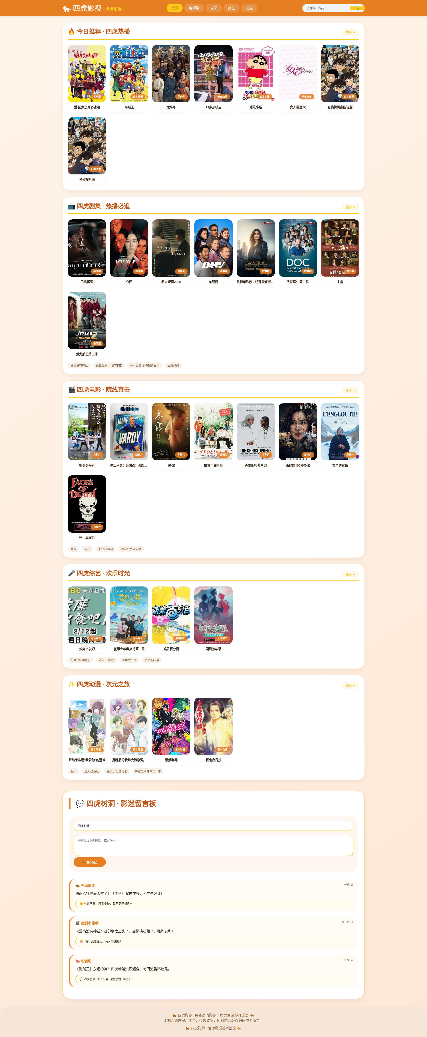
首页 (174, 8)
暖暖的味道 (152, 660)
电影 (213, 8)
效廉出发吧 (87, 649)
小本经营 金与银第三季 (144, 365)
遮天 (73, 771)
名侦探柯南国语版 (340, 107)
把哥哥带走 (87, 465)
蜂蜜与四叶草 (213, 465)
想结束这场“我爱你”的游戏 (86, 760)
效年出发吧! (106, 660)
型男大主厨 (129, 660)
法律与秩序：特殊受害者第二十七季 (256, 282)
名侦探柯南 (87, 179)
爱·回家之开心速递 (87, 107)
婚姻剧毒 (171, 760)
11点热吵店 (213, 107)
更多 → (350, 32)
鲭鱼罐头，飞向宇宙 (109, 365)
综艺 (231, 8)
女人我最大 (298, 107)
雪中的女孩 (340, 465)
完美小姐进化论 (117, 771)
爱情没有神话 (79, 365)
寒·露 (171, 465)
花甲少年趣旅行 (80, 660)
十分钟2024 (105, 549)
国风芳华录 (213, 649)
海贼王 (129, 107)
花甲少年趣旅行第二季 (129, 649)
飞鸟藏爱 (87, 282)
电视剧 (194, 8)
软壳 (87, 549)
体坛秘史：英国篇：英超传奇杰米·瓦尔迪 (129, 465)
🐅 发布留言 (90, 862)
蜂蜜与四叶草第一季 (148, 771)
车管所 (213, 282)
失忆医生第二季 (298, 282)
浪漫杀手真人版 (131, 549)
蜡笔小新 (256, 107)
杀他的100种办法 (298, 465)
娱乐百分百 (171, 649)
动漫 (249, 8)
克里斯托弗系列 (256, 465)
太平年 (171, 107)
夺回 (129, 282)
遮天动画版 (91, 771)
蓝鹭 (73, 549)
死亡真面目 (87, 538)
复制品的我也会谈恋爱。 (129, 760)
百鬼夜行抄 (213, 760)
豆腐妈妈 (173, 365)
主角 (340, 282)
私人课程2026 (171, 282)
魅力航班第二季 (87, 354)
